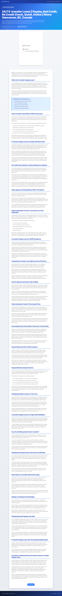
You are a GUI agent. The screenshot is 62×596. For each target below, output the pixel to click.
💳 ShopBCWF (5, 1)
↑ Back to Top (31, 584)
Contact (58, 593)
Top (51, 593)
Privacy (55, 593)
